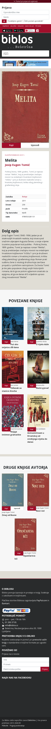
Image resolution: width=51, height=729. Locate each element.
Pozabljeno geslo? (15, 21)
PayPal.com (42, 600)
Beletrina (32, 720)
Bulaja (24, 196)
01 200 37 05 (10, 622)
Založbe (13, 26)
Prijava (45, 669)
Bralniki (21, 26)
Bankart (5, 603)
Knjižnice (6, 26)
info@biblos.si (11, 625)
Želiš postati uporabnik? (33, 21)
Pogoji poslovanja (17, 725)
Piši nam (38, 26)
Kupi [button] (11, 145)
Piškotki (5, 725)
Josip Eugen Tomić (17, 165)
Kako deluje (29, 26)
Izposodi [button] (35, 145)
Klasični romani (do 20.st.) (14, 155)
